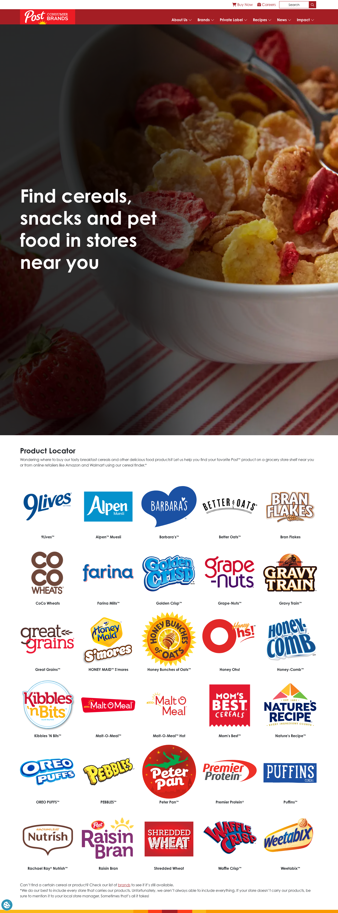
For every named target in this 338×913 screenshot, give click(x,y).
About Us (179, 19)
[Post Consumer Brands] (47, 16)
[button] (7, 904)
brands (124, 885)
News (282, 19)
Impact (303, 19)
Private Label (231, 19)
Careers (268, 4)
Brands (204, 19)
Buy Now (244, 4)
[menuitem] (242, 4)
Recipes (260, 19)
